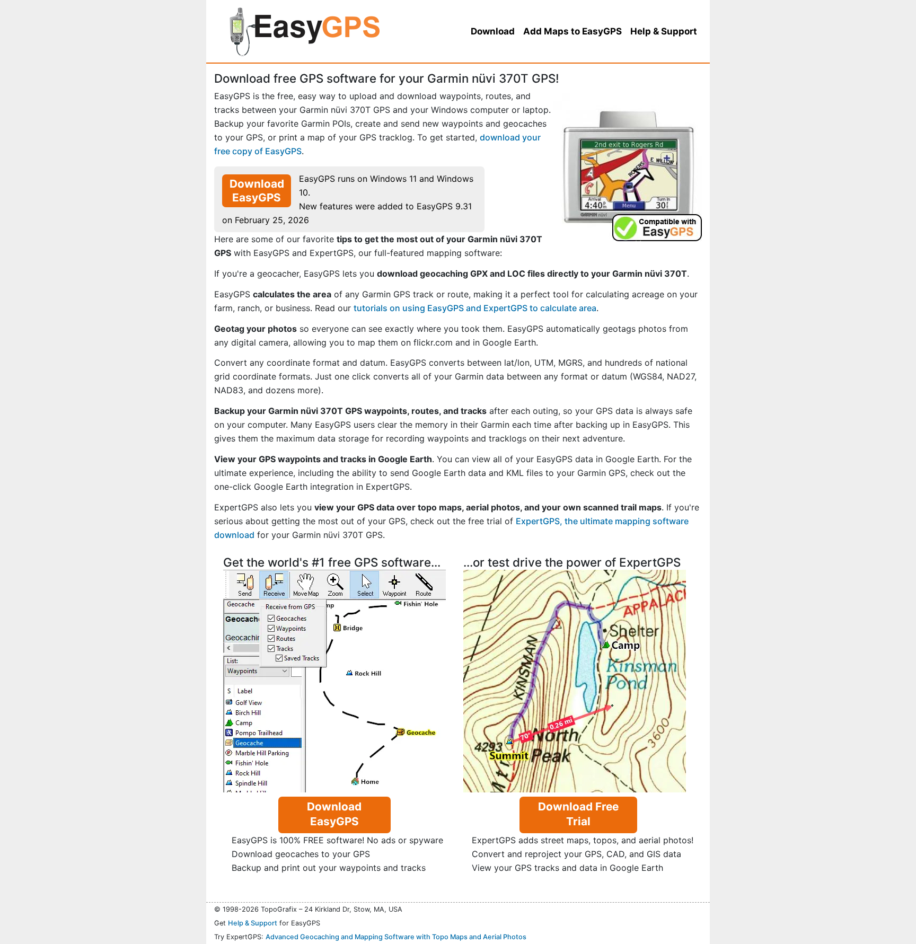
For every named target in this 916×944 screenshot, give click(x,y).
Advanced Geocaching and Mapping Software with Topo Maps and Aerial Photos (396, 937)
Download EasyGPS (257, 190)
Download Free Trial (578, 814)
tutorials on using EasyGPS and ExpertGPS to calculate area (475, 308)
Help (663, 31)
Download (493, 31)
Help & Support (252, 923)
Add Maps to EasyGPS (572, 31)
